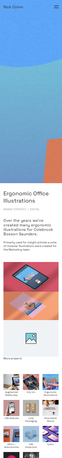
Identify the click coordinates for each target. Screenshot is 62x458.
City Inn (31, 392)
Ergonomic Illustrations (50, 393)
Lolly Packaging (31, 420)
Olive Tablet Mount (50, 420)
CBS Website (11, 418)
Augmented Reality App (11, 393)
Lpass (50, 444)
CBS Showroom (31, 446)
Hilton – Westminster (11, 446)
